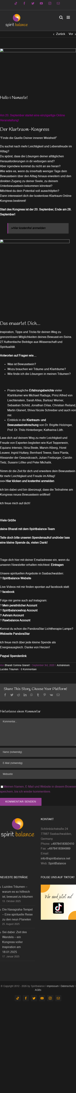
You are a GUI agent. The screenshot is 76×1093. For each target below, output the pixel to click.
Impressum (53, 986)
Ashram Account (13, 615)
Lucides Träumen (9, 669)
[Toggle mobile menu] (68, 17)
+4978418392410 (62, 844)
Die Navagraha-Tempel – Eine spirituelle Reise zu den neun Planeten (17, 914)
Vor (71, 34)
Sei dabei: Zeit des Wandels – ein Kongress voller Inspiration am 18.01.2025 (14, 942)
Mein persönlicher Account (20, 605)
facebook (8, 592)
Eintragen (57, 565)
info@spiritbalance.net (55, 858)
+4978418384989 (58, 848)
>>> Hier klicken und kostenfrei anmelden (27, 481)
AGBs (38, 990)
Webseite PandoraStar (15, 633)
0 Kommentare (29, 669)
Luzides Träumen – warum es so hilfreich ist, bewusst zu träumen (17, 892)
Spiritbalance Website (17, 578)
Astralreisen (63, 665)
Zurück (60, 34)
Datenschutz (67, 986)
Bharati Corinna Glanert (17, 665)
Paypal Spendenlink (13, 656)
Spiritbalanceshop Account (20, 610)
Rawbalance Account (16, 620)
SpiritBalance (57, 863)
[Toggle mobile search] (61, 17)
